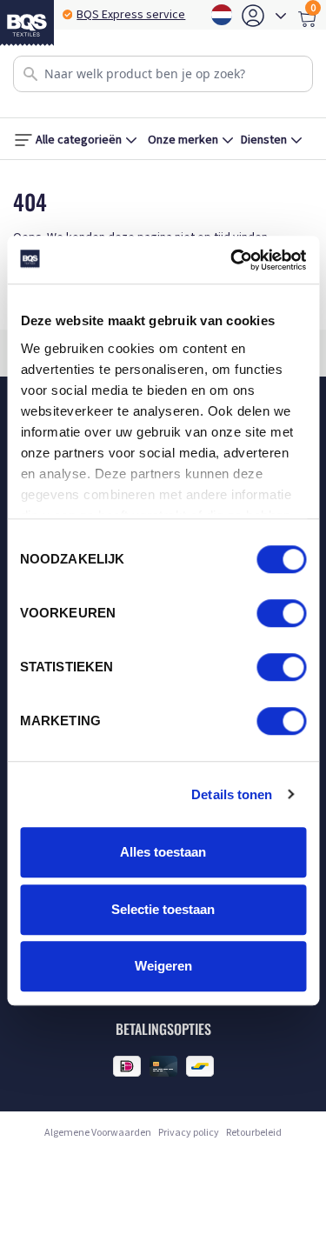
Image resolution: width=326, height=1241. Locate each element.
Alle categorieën (79, 140)
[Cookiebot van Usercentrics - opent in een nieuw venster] (232, 260)
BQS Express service (131, 14)
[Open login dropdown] (281, 15)
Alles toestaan (163, 851)
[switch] (281, 613)
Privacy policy (188, 1132)
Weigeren (163, 965)
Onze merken (183, 140)
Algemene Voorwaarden (97, 1132)
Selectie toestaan (163, 909)
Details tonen (231, 794)
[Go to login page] (253, 16)
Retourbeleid (254, 1132)
